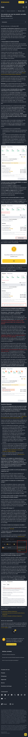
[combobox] (14, 22)
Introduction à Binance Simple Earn (9, 611)
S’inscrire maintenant (11, 644)
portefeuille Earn (21, 536)
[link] (11, 11)
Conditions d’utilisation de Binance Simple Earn (12, 616)
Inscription (21, 2)
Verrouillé (12, 528)
